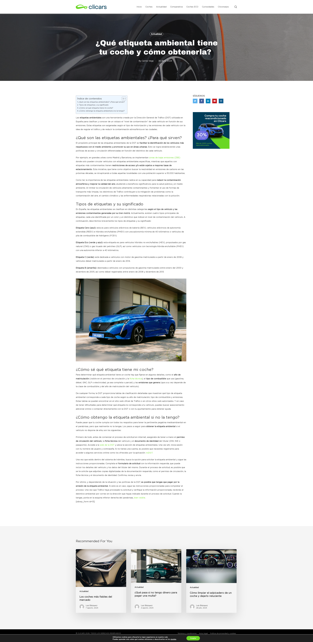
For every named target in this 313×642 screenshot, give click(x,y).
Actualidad (156, 34)
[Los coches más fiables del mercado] (101, 581)
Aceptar (193, 638)
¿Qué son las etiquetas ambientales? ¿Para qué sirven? (101, 102)
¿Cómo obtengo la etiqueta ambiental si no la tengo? (102, 111)
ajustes (173, 639)
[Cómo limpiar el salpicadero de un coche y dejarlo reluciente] (211, 581)
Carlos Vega (147, 61)
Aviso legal (203, 633)
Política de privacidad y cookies (223, 633)
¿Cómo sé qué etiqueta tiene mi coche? (96, 108)
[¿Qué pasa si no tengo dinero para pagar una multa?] (156, 581)
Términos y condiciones (187, 633)
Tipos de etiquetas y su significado (94, 105)
